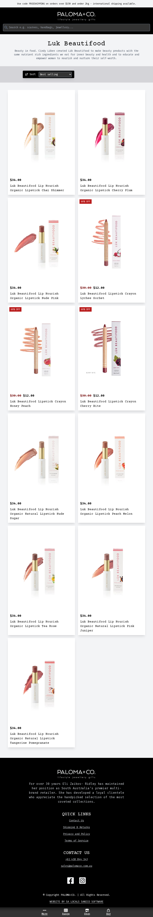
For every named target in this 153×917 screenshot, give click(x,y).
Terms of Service (76, 840)
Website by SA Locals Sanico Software (76, 901)
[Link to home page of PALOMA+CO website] (76, 16)
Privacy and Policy (76, 834)
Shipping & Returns (76, 827)
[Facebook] (70, 880)
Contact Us (76, 820)
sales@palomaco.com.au (76, 866)
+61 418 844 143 (76, 859)
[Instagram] (82, 880)
